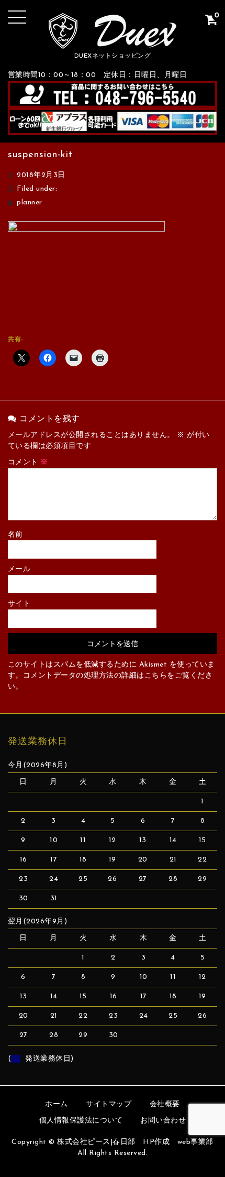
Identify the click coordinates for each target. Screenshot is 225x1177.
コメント (28, 462)
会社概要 (165, 1104)
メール (19, 569)
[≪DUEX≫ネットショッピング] (113, 40)
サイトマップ (108, 1104)
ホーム (56, 1104)
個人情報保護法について (81, 1121)
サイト (19, 604)
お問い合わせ (163, 1121)
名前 (15, 535)
